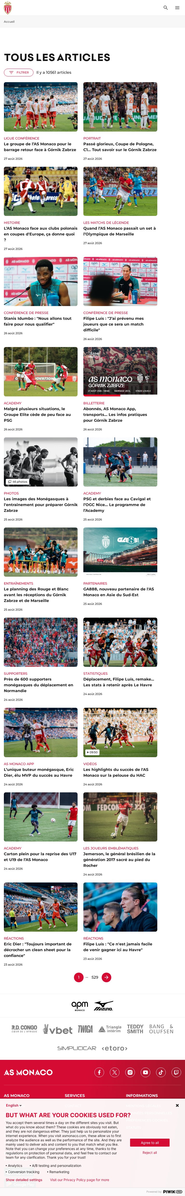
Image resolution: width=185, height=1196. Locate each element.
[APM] (80, 1005)
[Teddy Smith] (135, 1029)
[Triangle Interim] (109, 1029)
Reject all (150, 1152)
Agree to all (150, 1143)
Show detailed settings (24, 1180)
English (12, 1105)
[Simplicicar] (77, 1048)
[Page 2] (106, 977)
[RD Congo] (24, 1029)
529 (95, 977)
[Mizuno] (103, 1005)
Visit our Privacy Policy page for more (79, 1180)
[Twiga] (85, 1029)
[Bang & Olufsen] (161, 1029)
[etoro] (114, 1048)
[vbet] (57, 1029)
